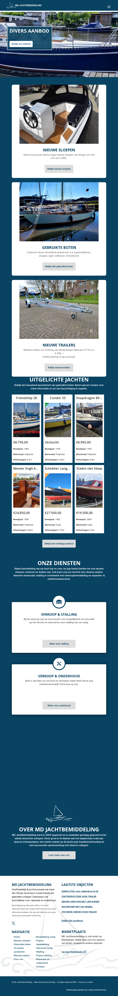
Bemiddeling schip (45, 937)
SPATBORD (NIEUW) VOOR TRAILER (79, 911)
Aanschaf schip (44, 948)
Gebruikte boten (22, 944)
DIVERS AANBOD (29, 30)
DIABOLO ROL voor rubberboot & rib (80, 891)
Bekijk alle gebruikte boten (59, 266)
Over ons (18, 959)
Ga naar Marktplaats (72, 952)
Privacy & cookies (85, 982)
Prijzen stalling (44, 955)
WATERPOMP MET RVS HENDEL (77, 906)
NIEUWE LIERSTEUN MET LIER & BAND (80, 901)
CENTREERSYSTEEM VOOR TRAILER (79, 896)
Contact (40, 966)
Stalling (40, 952)
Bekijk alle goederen (72, 920)
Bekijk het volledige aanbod (59, 543)
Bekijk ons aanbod (21, 44)
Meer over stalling (59, 643)
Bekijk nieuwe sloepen (59, 169)
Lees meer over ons (59, 855)
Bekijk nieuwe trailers (59, 367)
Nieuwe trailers (22, 955)
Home (17, 937)
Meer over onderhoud (59, 705)
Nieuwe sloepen (22, 940)
